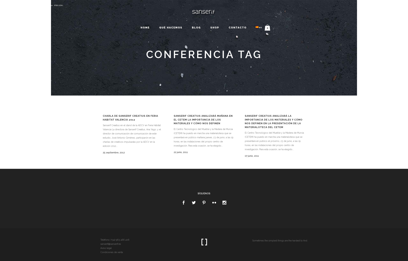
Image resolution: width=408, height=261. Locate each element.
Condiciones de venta (111, 252)
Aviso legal (106, 248)
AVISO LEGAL (58, 5)
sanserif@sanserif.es (44, 5)
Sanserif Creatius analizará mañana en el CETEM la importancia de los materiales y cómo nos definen (203, 119)
